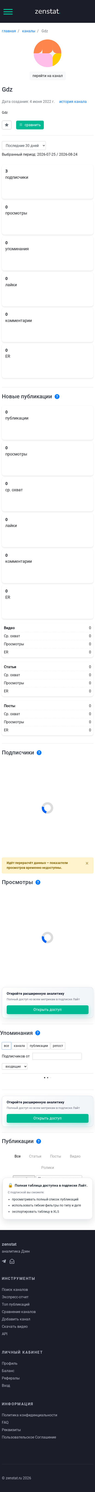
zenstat (47, 11)
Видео (75, 1156)
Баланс (8, 1371)
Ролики (47, 1167)
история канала (73, 101)
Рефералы (11, 1378)
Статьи (35, 1156)
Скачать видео (15, 1326)
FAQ (5, 1422)
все (6, 1046)
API (4, 1334)
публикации (39, 1046)
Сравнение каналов (19, 1312)
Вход (6, 1385)
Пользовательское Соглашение (29, 1437)
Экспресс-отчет (15, 1297)
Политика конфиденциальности (29, 1415)
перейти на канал (48, 76)
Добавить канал (16, 1319)
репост (58, 1046)
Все (18, 1156)
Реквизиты (11, 1430)
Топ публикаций (16, 1304)
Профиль (10, 1363)
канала (19, 1046)
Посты (55, 1156)
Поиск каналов (15, 1289)
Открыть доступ (47, 1009)
